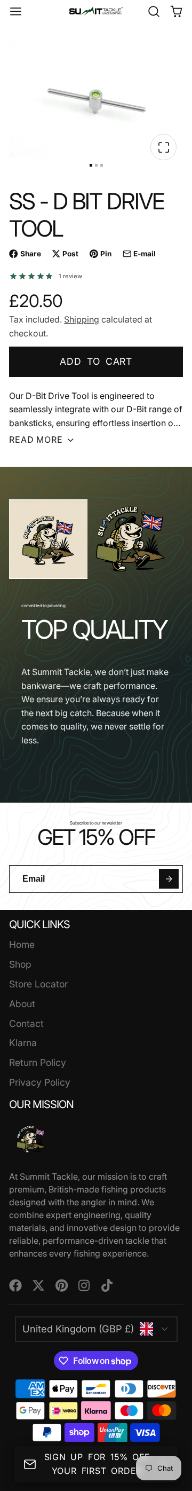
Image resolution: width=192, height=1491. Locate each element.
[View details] (30, 1139)
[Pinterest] (61, 1285)
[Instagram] (84, 1285)
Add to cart (96, 361)
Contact (26, 1023)
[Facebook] (15, 1285)
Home (22, 944)
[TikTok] (107, 1285)
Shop (20, 964)
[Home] (96, 11)
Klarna (23, 1042)
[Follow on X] (38, 1285)
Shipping (81, 319)
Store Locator (38, 984)
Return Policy (37, 1062)
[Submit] (169, 879)
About (22, 1003)
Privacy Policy (39, 1082)
